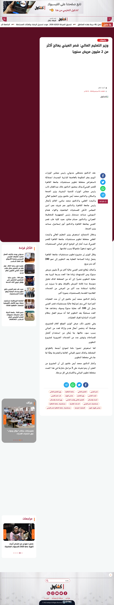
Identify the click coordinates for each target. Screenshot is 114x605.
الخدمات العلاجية (75, 404)
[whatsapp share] (103, 188)
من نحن (68, 598)
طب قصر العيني (56, 396)
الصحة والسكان (92, 400)
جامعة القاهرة (69, 392)
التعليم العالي (82, 392)
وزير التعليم (80, 396)
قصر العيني (94, 392)
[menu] (109, 19)
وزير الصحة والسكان (56, 400)
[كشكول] (57, 586)
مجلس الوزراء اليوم (95, 408)
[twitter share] (103, 182)
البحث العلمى (92, 396)
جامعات (103, 40)
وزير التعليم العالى (55, 392)
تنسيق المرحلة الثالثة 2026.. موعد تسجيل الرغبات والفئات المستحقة (53, 24)
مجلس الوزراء (69, 396)
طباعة (102, 201)
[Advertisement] (54, 70)
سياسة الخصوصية (57, 598)
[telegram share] (103, 195)
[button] (21, 440)
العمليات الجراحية (80, 408)
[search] (4, 19)
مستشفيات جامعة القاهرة (57, 404)
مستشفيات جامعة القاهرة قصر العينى (59, 408)
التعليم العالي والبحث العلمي (75, 400)
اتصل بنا (46, 598)
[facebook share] (103, 175)
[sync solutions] (67, 603)
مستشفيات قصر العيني (91, 404)
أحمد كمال (101, 88)
